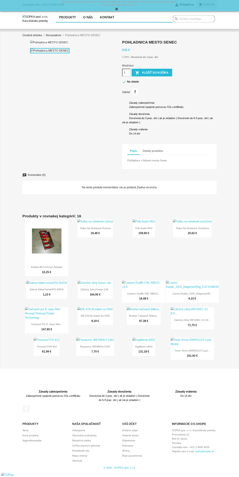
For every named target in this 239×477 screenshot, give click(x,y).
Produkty (67, 17)
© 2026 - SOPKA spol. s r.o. (119, 467)
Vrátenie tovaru (130, 435)
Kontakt (107, 17)
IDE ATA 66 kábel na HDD (95, 315)
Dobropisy (127, 445)
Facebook (26, 408)
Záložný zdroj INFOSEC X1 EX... (192, 320)
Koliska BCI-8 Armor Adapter (46, 267)
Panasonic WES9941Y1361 (95, 346)
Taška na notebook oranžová (192, 228)
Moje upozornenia (132, 455)
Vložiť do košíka (151, 73)
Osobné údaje (130, 430)
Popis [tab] (133, 150)
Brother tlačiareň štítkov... (144, 315)
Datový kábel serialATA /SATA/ (47, 289)
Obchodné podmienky (84, 435)
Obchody (77, 460)
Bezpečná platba (81, 440)
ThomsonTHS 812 (47, 346)
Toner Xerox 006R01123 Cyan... (192, 350)
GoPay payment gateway (86, 445)
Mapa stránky (79, 455)
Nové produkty (30, 435)
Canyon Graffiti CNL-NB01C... (143, 293)
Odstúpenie (78, 430)
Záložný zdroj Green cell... (95, 289)
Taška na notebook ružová (95, 228)
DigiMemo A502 (144, 346)
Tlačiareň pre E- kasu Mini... (46, 324)
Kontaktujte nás (80, 450)
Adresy (126, 450)
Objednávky (128, 440)
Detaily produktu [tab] (153, 150)
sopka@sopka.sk (204, 451)
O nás (88, 17)
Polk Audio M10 (143, 228)
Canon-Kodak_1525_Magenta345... (192, 293)
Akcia (25, 430)
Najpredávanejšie (32, 440)
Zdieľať (135, 91)
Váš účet (129, 423)
